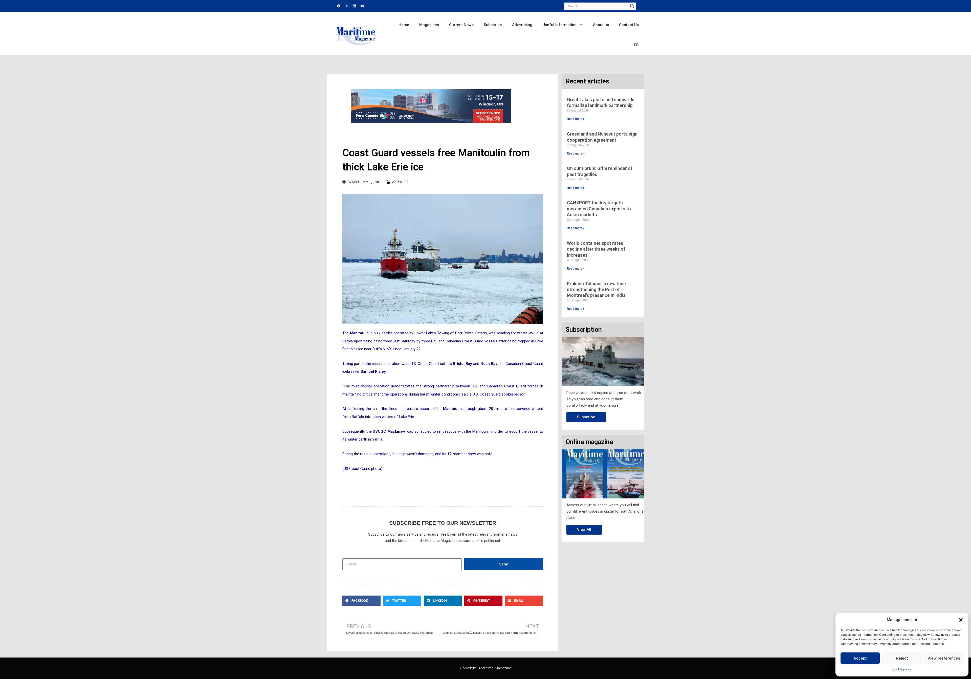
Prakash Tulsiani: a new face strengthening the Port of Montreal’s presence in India (596, 289)
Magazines (429, 25)
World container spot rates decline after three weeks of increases (596, 249)
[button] (960, 619)
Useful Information (559, 25)
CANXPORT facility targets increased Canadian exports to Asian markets (599, 208)
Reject (902, 658)
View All (584, 529)
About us (601, 25)
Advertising (522, 25)
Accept (860, 658)
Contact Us (629, 25)
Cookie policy (902, 669)
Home (404, 25)
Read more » (576, 119)
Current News (461, 25)
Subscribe (493, 25)
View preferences (944, 658)
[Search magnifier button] (632, 6)
